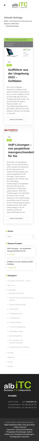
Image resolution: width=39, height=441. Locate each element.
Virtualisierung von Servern (19, 347)
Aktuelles (11, 357)
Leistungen (12, 290)
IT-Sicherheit (14, 309)
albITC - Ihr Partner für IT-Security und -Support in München (18, 22)
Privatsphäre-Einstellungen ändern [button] (19, 432)
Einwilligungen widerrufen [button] (19, 437)
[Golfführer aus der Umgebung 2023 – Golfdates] (18, 47)
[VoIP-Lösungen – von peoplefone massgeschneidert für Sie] (18, 130)
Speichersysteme (15, 336)
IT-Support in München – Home (19, 281)
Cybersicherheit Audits (17, 305)
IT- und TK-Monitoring (17, 327)
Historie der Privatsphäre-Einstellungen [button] (19, 434)
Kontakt (10, 353)
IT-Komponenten (15, 322)
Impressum (11, 429)
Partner (10, 366)
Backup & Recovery (16, 293)
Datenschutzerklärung (24, 429)
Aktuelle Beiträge (12, 26)
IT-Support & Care (15, 313)
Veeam (10, 362)
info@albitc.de (31, 402)
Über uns (11, 285)
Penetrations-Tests (16, 331)
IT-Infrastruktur (14, 318)
